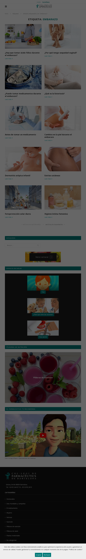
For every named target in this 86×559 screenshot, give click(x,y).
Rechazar (47, 555)
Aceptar (38, 555)
